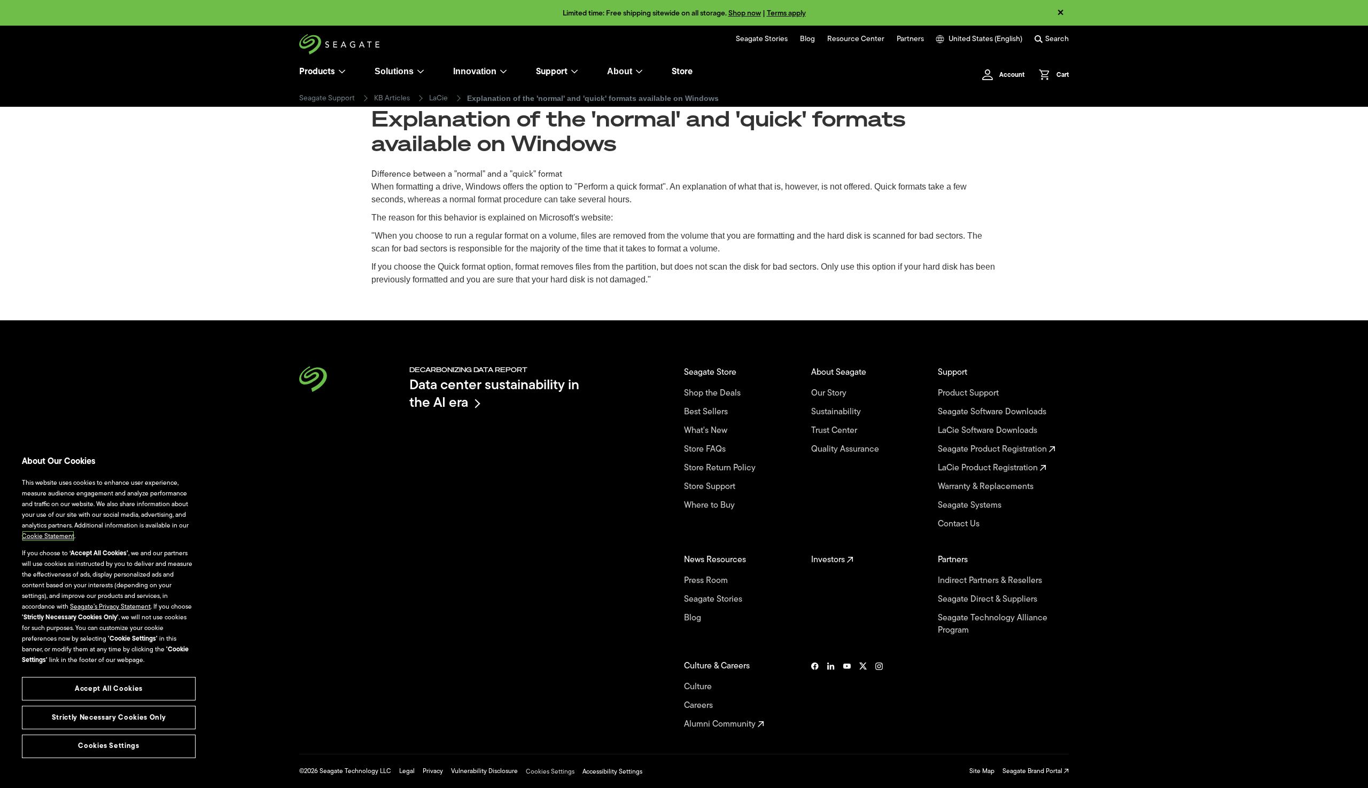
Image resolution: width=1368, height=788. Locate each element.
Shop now (744, 13)
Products (317, 71)
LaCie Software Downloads (988, 430)
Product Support (969, 393)
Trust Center (835, 430)
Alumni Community (721, 724)
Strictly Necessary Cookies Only (109, 717)
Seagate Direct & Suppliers (988, 599)
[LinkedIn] (831, 695)
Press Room (707, 580)
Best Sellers (707, 412)
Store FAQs (706, 449)
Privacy (433, 771)
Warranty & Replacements (987, 486)
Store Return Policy (721, 468)
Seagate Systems (971, 505)
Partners (910, 39)
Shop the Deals (714, 393)
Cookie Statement (48, 536)
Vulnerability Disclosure (484, 771)
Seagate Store (711, 372)
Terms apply (786, 13)
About (619, 71)
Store (682, 71)
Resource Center (855, 39)
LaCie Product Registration (989, 468)
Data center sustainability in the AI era (494, 393)
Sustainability (837, 412)
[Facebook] (815, 695)
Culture (699, 687)
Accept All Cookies (109, 688)
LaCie (438, 98)
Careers (699, 705)
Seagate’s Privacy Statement (110, 606)
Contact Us (960, 524)
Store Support (710, 486)
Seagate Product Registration (993, 449)
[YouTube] (847, 695)
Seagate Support (327, 98)
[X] (863, 695)
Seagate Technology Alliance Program (992, 624)
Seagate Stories (762, 39)
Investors (829, 560)
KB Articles (392, 98)
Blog (807, 39)
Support (552, 71)
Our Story (830, 393)
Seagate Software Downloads (993, 412)
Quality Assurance (846, 449)
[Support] (574, 71)
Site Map (981, 771)
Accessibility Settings (612, 771)
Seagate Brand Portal (1033, 771)
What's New (706, 430)
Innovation (474, 71)
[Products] (342, 71)
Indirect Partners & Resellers (991, 580)
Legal (407, 771)
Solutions (394, 71)
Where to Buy (710, 505)
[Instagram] (879, 695)
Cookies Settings (550, 771)
